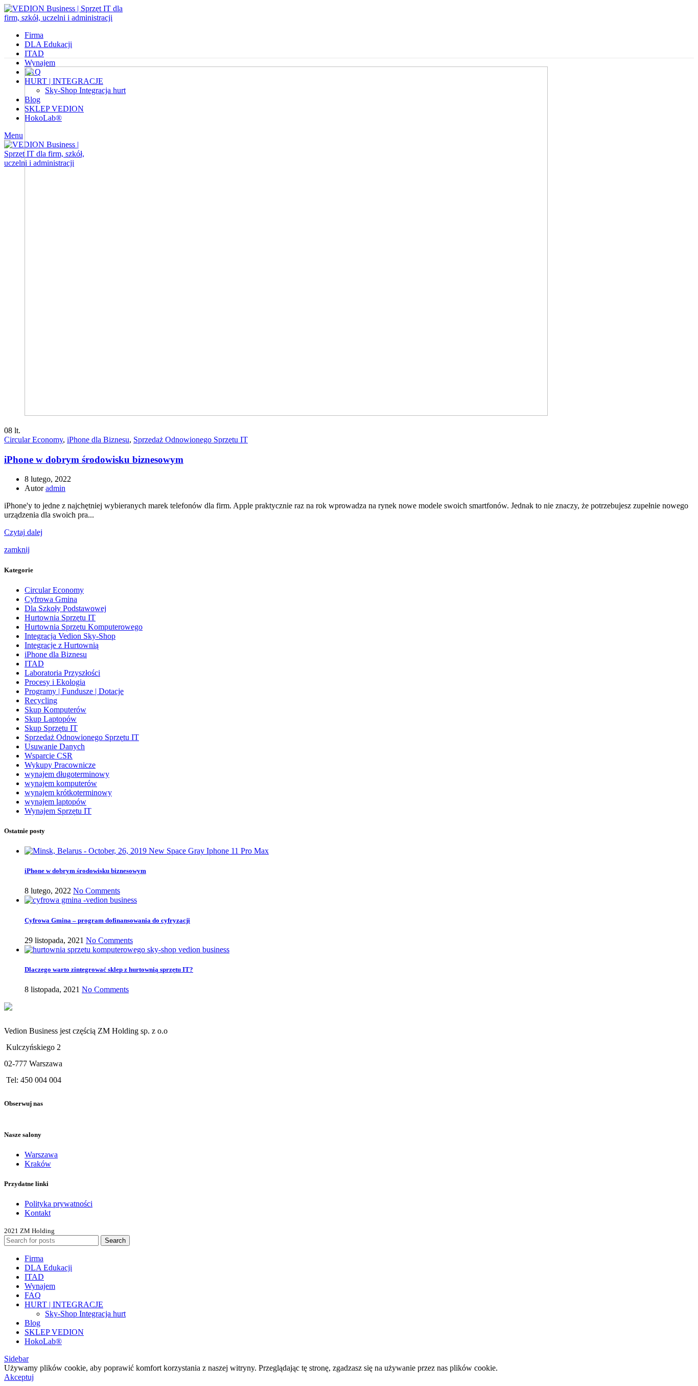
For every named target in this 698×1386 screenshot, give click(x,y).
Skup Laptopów (51, 718)
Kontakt (38, 1213)
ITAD (34, 663)
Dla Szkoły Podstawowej (65, 608)
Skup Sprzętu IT (51, 728)
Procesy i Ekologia (55, 682)
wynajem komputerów (61, 783)
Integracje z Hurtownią (62, 645)
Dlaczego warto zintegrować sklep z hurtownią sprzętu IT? (109, 969)
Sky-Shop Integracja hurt (85, 1313)
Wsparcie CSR (49, 755)
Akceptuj (19, 1377)
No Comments (96, 890)
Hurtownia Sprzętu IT (60, 617)
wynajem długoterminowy (67, 774)
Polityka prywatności (58, 1203)
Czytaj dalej (23, 532)
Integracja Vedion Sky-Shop (70, 636)
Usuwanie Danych (55, 746)
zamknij (17, 549)
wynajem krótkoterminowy (68, 792)
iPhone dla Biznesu (98, 439)
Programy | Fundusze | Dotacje (74, 691)
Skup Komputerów (55, 709)
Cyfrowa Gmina (51, 599)
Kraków (38, 1163)
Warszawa (41, 1154)
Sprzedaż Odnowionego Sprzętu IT (190, 439)
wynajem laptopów (55, 801)
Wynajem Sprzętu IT (58, 811)
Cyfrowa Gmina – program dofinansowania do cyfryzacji (107, 920)
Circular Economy (33, 439)
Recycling (41, 700)
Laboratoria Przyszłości (62, 672)
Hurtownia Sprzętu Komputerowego (84, 626)
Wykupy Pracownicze (60, 765)
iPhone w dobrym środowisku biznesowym (93, 459)
